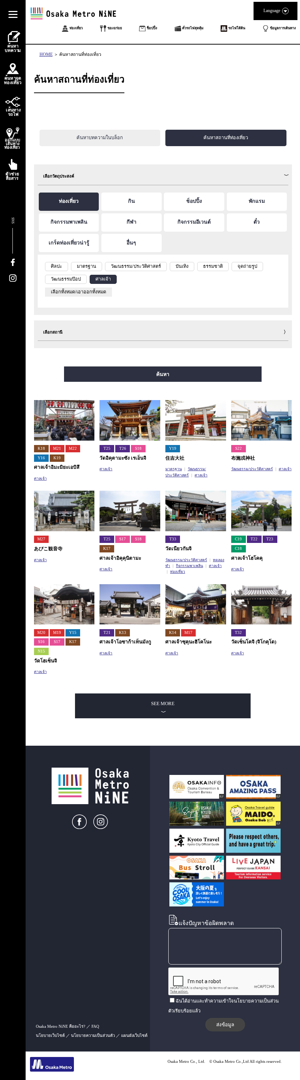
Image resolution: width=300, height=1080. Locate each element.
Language (271, 10)
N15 (41, 651)
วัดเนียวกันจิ (178, 548)
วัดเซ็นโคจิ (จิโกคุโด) (253, 641)
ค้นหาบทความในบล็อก (99, 137)
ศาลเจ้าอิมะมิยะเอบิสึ (56, 467)
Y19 (172, 448)
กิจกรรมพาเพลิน (189, 566)
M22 (73, 448)
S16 (41, 642)
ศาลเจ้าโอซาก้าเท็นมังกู (125, 641)
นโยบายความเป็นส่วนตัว (93, 1035)
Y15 (72, 633)
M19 (57, 633)
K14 (172, 633)
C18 (238, 549)
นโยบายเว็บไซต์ (50, 1035)
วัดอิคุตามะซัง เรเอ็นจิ (123, 458)
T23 (269, 539)
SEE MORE (163, 703)
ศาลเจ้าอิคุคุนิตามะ (120, 558)
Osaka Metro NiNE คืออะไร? (60, 1026)
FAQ (95, 1026)
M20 (41, 633)
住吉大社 (174, 458)
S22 (238, 448)
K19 (57, 458)
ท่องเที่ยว (177, 572)
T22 (254, 539)
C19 (238, 539)
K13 (122, 633)
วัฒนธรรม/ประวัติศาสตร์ (252, 469)
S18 (138, 448)
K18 (41, 448)
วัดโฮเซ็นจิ (45, 660)
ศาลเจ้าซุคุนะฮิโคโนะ (188, 641)
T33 (172, 539)
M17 (188, 633)
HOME (46, 54)
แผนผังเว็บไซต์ (134, 1035)
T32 (238, 633)
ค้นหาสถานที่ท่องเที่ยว (80, 54)
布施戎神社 (243, 458)
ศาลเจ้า (40, 478)
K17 (106, 549)
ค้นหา (162, 374)
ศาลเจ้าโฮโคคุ (247, 558)
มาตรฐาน (173, 469)
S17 (122, 539)
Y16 (41, 458)
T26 (122, 448)
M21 (57, 448)
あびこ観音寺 (48, 548)
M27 (41, 539)
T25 (107, 448)
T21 (107, 633)
